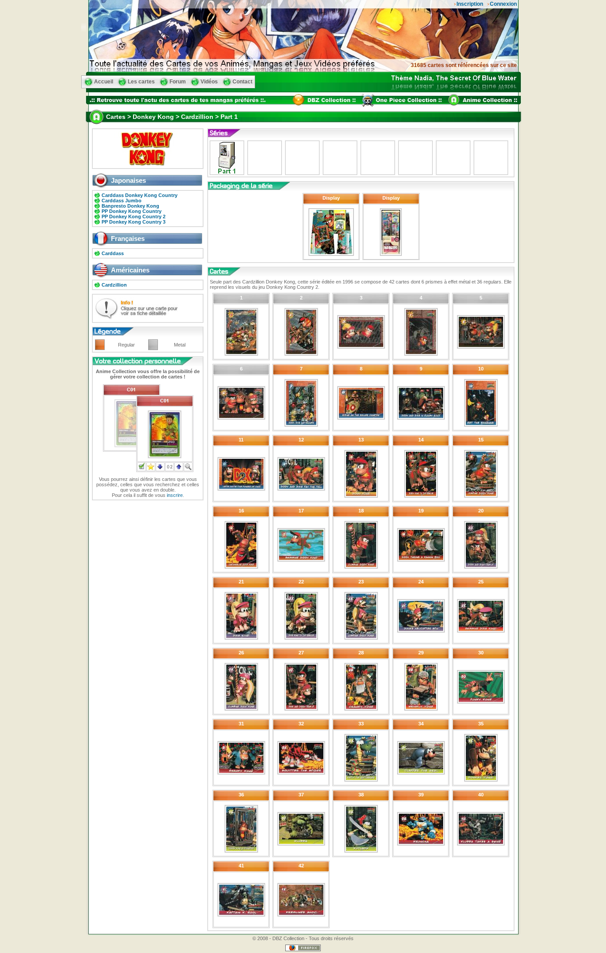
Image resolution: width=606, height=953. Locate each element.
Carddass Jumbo (122, 200)
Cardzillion (114, 284)
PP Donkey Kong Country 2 (133, 216)
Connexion (503, 4)
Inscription (469, 4)
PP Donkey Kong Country (131, 211)
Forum (177, 82)
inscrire (175, 495)
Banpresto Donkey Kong (130, 206)
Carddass (113, 253)
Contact (242, 82)
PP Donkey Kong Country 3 (133, 221)
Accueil (103, 82)
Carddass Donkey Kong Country (139, 195)
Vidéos (209, 82)
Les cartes (141, 82)
